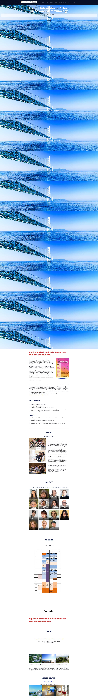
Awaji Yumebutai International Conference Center (49, 639)
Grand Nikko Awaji (49, 682)
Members (73, 2)
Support (60, 2)
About (43, 2)
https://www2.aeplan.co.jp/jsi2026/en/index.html (39, 394)
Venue (56, 2)
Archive (69, 2)
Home (39, 2)
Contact (64, 2)
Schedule (51, 2)
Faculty (47, 2)
